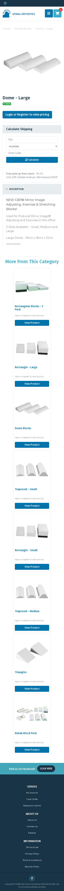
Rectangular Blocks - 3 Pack (29, 308)
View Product (32, 322)
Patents (32, 833)
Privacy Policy (32, 853)
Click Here (46, 768)
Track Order (32, 799)
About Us (32, 820)
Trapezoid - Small (26, 489)
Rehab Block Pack (26, 733)
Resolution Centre (32, 805)
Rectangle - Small (26, 550)
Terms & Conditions (32, 860)
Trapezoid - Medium (27, 611)
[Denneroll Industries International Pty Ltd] (19, 13)
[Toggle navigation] (49, 13)
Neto (43, 887)
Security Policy (32, 866)
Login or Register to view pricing (27, 114)
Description (16, 189)
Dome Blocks (23, 428)
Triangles (21, 672)
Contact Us (32, 826)
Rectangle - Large (26, 367)
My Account (32, 792)
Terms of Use (32, 847)
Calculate (33, 159)
